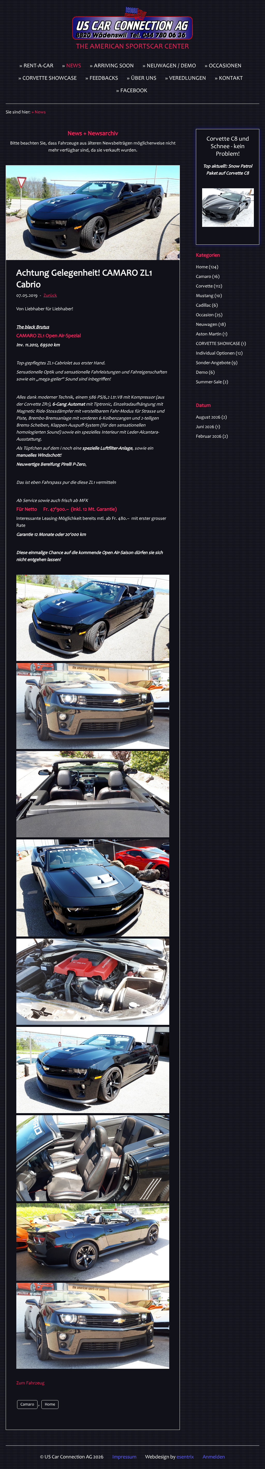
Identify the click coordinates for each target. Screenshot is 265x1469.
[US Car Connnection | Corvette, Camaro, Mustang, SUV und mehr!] (132, 30)
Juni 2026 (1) (208, 427)
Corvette (209, 286)
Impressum (124, 1457)
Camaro (27, 1404)
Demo (205, 372)
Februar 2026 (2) (212, 436)
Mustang (209, 296)
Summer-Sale (212, 382)
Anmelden (214, 1457)
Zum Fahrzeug (30, 1383)
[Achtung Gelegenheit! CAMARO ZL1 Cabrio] (93, 212)
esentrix (185, 1457)
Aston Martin (211, 334)
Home (50, 1404)
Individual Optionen (219, 353)
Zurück (50, 295)
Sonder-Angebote (216, 363)
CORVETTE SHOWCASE (221, 344)
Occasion (209, 315)
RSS (257, 266)
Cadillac (207, 305)
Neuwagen (211, 324)
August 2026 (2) (211, 417)
